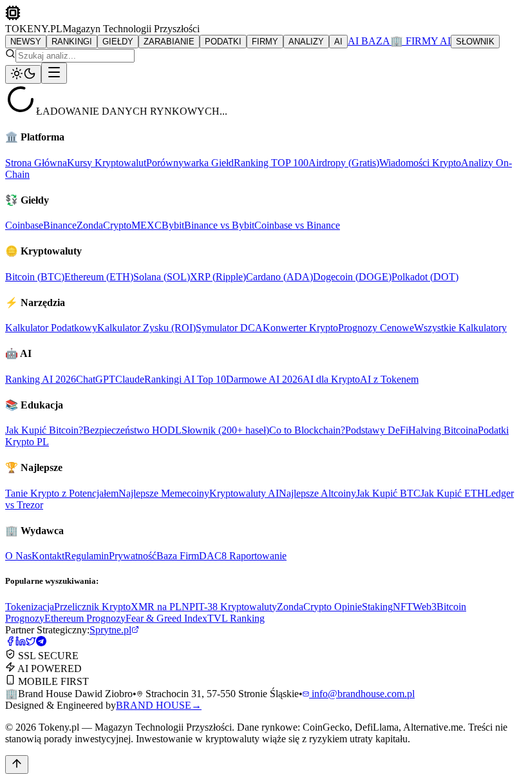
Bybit (173, 225)
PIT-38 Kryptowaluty (233, 606)
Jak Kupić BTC (388, 493)
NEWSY (25, 41)
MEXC (146, 225)
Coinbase (24, 225)
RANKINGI (72, 41)
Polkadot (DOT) (424, 276)
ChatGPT (95, 379)
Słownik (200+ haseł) (225, 430)
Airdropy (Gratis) (343, 162)
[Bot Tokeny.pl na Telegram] (41, 642)
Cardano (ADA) (279, 276)
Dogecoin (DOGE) (352, 276)
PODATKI (223, 41)
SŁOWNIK (475, 41)
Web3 (425, 606)
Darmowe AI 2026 (264, 379)
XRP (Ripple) (218, 276)
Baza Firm (177, 555)
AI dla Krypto (331, 379)
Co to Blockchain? (307, 430)
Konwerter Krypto (300, 327)
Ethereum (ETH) (98, 276)
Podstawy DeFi (376, 430)
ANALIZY (306, 41)
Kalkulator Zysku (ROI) (146, 327)
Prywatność (132, 555)
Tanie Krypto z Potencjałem (61, 493)
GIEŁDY (117, 41)
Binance (60, 225)
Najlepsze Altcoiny (317, 493)
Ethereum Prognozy (85, 618)
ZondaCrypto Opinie (319, 606)
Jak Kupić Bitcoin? (44, 430)
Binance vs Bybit (219, 225)
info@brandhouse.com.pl (362, 693)
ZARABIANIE (169, 41)
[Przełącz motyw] (23, 74)
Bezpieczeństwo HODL (132, 430)
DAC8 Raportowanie (243, 555)
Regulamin (86, 555)
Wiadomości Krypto (420, 162)
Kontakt (48, 555)
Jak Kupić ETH (452, 493)
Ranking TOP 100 (271, 162)
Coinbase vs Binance (297, 225)
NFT (403, 606)
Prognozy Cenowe (376, 327)
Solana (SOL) (161, 276)
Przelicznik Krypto (92, 606)
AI (338, 41)
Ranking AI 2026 (40, 379)
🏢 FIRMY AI (420, 40)
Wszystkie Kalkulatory (460, 327)
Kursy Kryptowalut (106, 162)
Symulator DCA (229, 327)
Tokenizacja (29, 606)
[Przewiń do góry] (16, 764)
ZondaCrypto (104, 225)
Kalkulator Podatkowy (51, 327)
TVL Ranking (236, 618)
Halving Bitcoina (443, 430)
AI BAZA (369, 40)
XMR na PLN (160, 606)
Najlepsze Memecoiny (163, 493)
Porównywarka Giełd (190, 162)
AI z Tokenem (389, 379)
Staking (377, 606)
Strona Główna (36, 162)
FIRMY (265, 41)
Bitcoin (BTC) (34, 276)
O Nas (18, 555)
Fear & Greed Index (166, 618)
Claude (129, 379)
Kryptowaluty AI (244, 493)
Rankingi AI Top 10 (185, 379)
